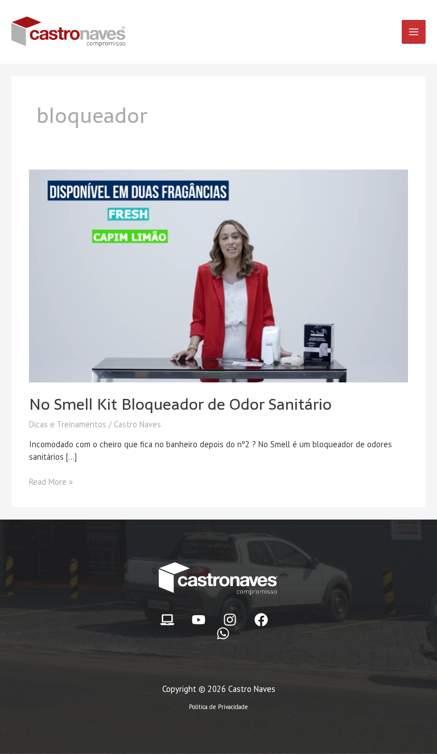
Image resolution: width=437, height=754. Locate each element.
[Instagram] (230, 620)
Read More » (51, 481)
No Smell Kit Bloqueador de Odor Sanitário (180, 404)
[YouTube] (198, 620)
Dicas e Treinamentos (67, 424)
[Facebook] (261, 620)
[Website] (167, 620)
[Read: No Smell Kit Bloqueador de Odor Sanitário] (218, 275)
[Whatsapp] (223, 633)
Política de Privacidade (218, 707)
